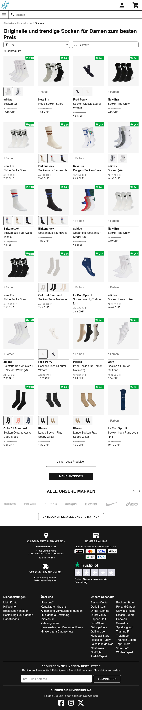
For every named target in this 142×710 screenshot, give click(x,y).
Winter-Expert (124, 652)
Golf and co (98, 631)
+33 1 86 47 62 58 (46, 557)
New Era (43, 99)
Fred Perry (80, 99)
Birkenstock (46, 166)
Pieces (77, 362)
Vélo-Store (122, 648)
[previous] (133, 491)
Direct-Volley (98, 615)
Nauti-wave (98, 648)
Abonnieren (107, 679)
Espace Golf (98, 619)
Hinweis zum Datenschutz (57, 631)
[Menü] (4, 15)
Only (111, 362)
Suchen (20, 15)
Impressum (47, 619)
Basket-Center (99, 602)
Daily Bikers (98, 606)
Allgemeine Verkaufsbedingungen (62, 611)
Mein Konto (10, 602)
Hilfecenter (10, 606)
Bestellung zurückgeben (45, 580)
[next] (139, 491)
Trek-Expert (123, 636)
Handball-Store (100, 636)
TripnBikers (123, 644)
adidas (7, 99)
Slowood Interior (126, 611)
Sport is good (124, 627)
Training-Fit (123, 631)
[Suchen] (13, 15)
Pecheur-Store (125, 602)
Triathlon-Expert (126, 640)
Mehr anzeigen (71, 476)
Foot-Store (97, 623)
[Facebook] (61, 703)
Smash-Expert (125, 615)
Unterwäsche (24, 23)
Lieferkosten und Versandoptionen (62, 627)
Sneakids (122, 623)
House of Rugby (101, 640)
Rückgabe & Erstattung (55, 615)
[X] (80, 703)
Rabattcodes (11, 619)
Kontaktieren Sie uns (46, 546)
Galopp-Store (99, 627)
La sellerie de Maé (102, 644)
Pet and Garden (126, 606)
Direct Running (100, 611)
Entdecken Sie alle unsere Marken (71, 517)
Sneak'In (121, 619)
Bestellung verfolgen (16, 611)
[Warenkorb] (135, 5)
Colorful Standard (50, 295)
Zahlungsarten (50, 623)
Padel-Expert (99, 656)
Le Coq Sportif (82, 295)
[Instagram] (71, 703)
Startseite (8, 23)
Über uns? (47, 602)
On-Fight (96, 652)
